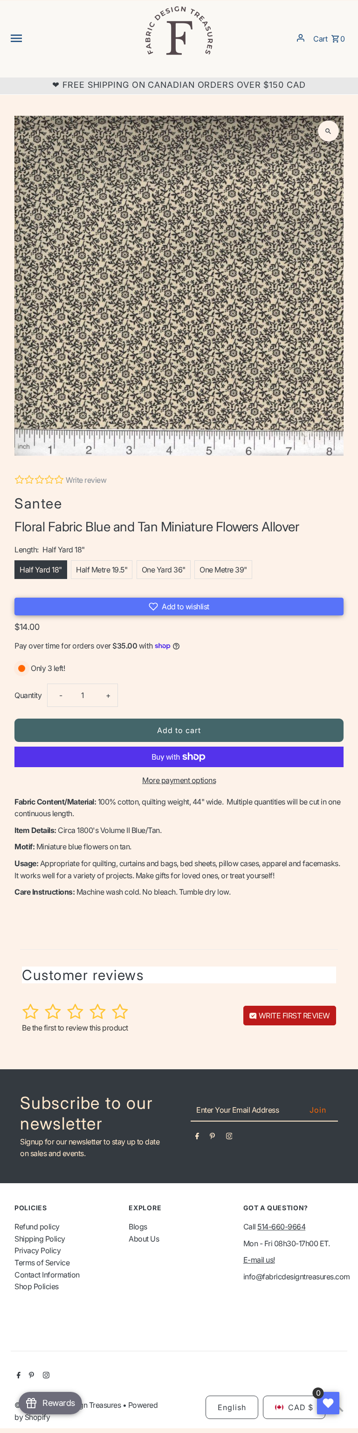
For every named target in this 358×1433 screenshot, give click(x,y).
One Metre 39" (223, 569)
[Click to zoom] (328, 130)
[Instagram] (229, 1138)
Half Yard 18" (41, 569)
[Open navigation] (74, 37)
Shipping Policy (39, 1238)
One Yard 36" (164, 569)
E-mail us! (259, 1259)
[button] (179, 606)
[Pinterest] (212, 1138)
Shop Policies (36, 1286)
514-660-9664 (281, 1226)
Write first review (293, 1015)
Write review (86, 480)
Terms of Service (41, 1262)
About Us (144, 1238)
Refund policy (37, 1226)
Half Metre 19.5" (101, 569)
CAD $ (300, 1407)
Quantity (27, 695)
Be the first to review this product (75, 1027)
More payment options (179, 780)
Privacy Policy (37, 1250)
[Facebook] (197, 1138)
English (232, 1407)
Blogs (138, 1226)
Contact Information (47, 1274)
